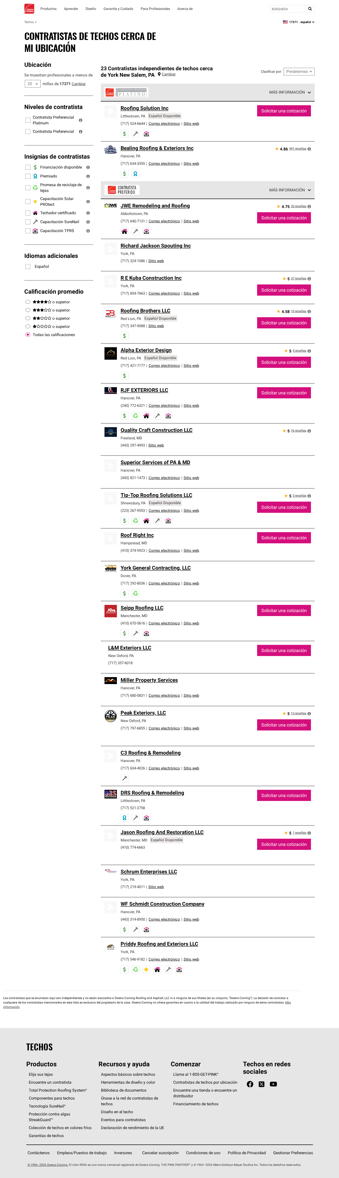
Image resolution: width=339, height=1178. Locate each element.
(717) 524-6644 (133, 123)
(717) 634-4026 (133, 768)
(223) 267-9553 (133, 510)
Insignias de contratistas (57, 156)
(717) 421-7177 (133, 365)
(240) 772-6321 (133, 405)
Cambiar (79, 83)
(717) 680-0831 (133, 695)
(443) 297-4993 (133, 445)
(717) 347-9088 (133, 325)
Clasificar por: (271, 71)
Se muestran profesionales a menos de (58, 74)
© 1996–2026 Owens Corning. (48, 1165)
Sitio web (191, 123)
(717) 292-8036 (133, 583)
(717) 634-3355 (133, 163)
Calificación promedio (54, 291)
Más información (287, 92)
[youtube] (273, 1084)
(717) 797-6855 (133, 728)
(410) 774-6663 (133, 847)
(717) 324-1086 (133, 260)
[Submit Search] (310, 8)
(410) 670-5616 (133, 623)
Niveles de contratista (53, 106)
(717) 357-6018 (120, 662)
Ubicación (37, 64)
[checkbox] (28, 335)
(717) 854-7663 (133, 293)
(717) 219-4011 (133, 886)
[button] (80, 120)
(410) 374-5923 (133, 550)
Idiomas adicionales (51, 255)
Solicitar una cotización (284, 111)
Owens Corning (29, 9)
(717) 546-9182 (133, 959)
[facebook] (250, 1084)
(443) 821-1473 (133, 477)
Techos (29, 22)
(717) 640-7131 (133, 221)
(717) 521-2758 (133, 807)
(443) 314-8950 (133, 919)
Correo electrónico (164, 123)
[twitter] (261, 1084)
